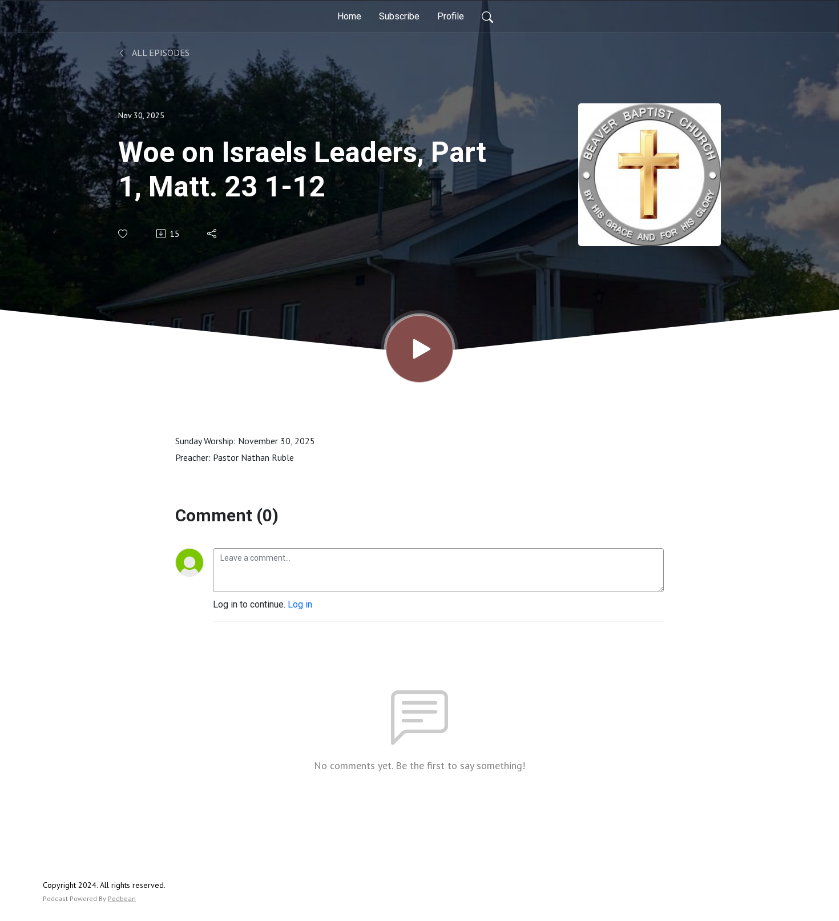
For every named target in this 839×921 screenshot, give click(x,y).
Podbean (122, 898)
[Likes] (123, 234)
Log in (300, 604)
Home (349, 16)
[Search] (487, 16)
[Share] (212, 233)
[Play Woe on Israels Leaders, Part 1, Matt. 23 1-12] (419, 349)
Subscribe (399, 16)
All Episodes (159, 52)
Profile (450, 16)
